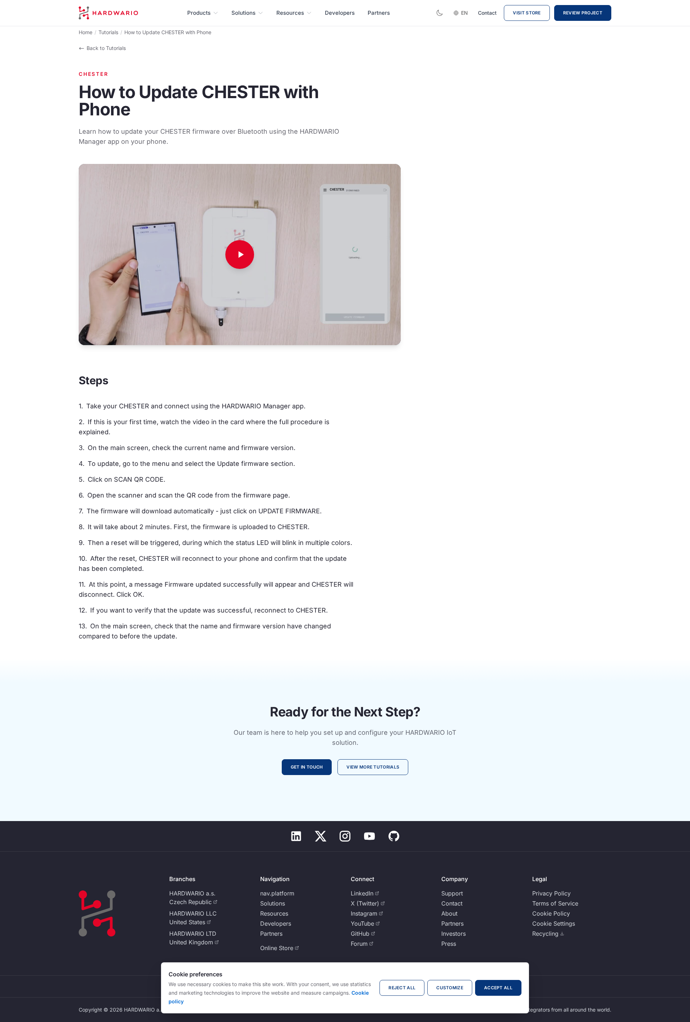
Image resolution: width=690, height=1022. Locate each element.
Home (85, 32)
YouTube (362, 923)
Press (448, 943)
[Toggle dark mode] (439, 12)
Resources (290, 12)
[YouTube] (369, 836)
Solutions (243, 12)
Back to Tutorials (106, 48)
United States (187, 922)
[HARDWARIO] (108, 12)
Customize (449, 987)
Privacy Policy (551, 893)
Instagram (364, 913)
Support (452, 893)
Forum (359, 943)
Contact (487, 13)
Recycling (545, 933)
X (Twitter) (365, 903)
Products (199, 12)
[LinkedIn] (296, 836)
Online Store (276, 948)
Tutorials (108, 32)
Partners (379, 12)
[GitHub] (393, 836)
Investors (453, 933)
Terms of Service (555, 903)
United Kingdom (191, 942)
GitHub (360, 933)
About (449, 913)
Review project (582, 12)
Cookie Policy (551, 913)
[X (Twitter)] (320, 836)
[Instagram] (345, 836)
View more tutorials (372, 767)
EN (464, 13)
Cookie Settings (553, 923)
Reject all (401, 987)
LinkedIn (362, 893)
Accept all (498, 987)
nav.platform (277, 893)
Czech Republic (190, 902)
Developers (340, 12)
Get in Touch (307, 767)
